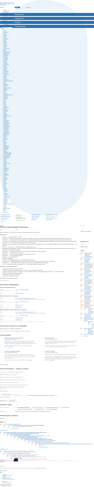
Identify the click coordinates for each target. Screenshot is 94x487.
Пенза (5, 143)
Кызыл (5, 102)
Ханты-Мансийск (7, 196)
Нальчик (5, 117)
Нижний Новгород (7, 18)
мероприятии (12, 400)
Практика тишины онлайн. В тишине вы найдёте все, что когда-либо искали (42, 440)
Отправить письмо (19, 293)
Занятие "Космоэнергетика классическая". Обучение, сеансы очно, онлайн (28, 435)
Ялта (4, 210)
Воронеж (5, 19)
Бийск (5, 47)
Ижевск (5, 77)
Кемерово (5, 90)
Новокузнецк (6, 128)
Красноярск (6, 14)
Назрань (5, 116)
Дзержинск (6, 68)
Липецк (5, 104)
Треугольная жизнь (49, 338)
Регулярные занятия (5, 217)
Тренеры (2, 225)
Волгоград (6, 57)
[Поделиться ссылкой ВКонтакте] (16, 280)
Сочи (4, 172)
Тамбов (5, 180)
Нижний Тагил (6, 127)
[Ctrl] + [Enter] (38, 468)
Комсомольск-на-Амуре (8, 94)
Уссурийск (5, 191)
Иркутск (5, 20)
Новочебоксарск (7, 131)
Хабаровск (6, 194)
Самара (5, 162)
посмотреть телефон (23, 315)
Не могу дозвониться (3, 290)
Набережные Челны (7, 115)
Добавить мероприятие (50, 216)
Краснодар (6, 97)
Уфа (4, 192)
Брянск (5, 50)
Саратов (5, 166)
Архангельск (6, 37)
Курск (5, 101)
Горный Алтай (6, 64)
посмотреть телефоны (24, 289)
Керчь (5, 91)
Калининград (6, 84)
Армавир (5, 35)
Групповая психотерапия (38, 407)
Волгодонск (6, 58)
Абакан (5, 30)
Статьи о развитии (35, 217)
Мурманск (5, 114)
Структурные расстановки (52, 409)
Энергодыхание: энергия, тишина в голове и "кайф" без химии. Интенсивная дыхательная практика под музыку (25, 432)
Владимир (5, 56)
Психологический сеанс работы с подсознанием (88, 315)
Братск (5, 49)
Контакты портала (49, 219)
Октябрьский (6, 138)
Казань (5, 83)
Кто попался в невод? (50, 351)
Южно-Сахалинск (7, 208)
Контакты (4, 476)
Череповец (6, 201)
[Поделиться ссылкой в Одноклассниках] (18, 280)
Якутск (5, 209)
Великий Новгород (7, 51)
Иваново (5, 76)
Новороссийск (6, 129)
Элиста (5, 206)
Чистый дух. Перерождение (21, 426)
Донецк (5, 69)
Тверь (5, 181)
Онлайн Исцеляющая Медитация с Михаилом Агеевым (31, 438)
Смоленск (5, 170)
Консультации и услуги (20, 220)
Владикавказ (6, 55)
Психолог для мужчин (88, 328)
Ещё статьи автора (4, 364)
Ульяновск (6, 189)
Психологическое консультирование (24, 409)
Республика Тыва (7, 156)
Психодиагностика (65, 407)
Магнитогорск (6, 107)
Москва (5, 10)
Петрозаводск (6, 145)
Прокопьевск (6, 149)
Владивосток (6, 21)
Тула (4, 186)
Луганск (5, 105)
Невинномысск (6, 120)
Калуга (5, 86)
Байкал (5, 41)
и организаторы (19, 215)
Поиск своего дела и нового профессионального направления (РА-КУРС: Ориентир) (23, 433)
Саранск (5, 164)
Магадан (5, 106)
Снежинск (5, 171)
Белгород (5, 44)
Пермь (5, 144)
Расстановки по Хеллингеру (23, 407)
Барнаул (5, 43)
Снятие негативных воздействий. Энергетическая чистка (91, 331)
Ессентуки (6, 72)
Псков (5, 150)
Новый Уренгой (6, 134)
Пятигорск (5, 151)
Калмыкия (5, 85)
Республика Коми (7, 155)
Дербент (5, 66)
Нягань (5, 137)
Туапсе (5, 185)
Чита (4, 205)
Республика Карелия (8, 153)
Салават (5, 160)
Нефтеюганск (6, 122)
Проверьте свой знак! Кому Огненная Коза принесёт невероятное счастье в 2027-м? (19, 451)
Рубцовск (5, 158)
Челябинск (6, 15)
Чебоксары (6, 199)
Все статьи (2, 461)
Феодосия (5, 193)
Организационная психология (52, 407)
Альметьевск (6, 32)
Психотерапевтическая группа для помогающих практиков (42, 441)
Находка (5, 119)
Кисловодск (6, 93)
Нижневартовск (6, 123)
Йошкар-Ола (6, 79)
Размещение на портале (7, 475)
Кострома (5, 95)
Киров (5, 92)
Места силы (33, 219)
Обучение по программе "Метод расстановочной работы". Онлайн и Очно (39, 439)
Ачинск (5, 40)
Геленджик (6, 63)
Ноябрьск (5, 136)
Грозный (5, 65)
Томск (5, 184)
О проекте (4, 474)
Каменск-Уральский (7, 87)
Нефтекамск (6, 121)
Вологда (5, 61)
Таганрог (5, 179)
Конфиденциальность (7, 477)
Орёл (5, 141)
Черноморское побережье (8, 203)
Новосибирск (6, 12)
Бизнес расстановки (88, 333)
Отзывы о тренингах (35, 216)
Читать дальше (10, 346)
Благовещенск (6, 48)
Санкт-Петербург (7, 11)
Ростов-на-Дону (7, 157)
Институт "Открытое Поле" (22, 411)
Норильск (5, 135)
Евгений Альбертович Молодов (48, 395)
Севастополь (6, 167)
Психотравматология (39, 409)
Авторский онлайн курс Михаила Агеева (28, 425)
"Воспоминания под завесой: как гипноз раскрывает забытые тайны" (23, 455)
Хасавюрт (5, 198)
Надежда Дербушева (6, 394)
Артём (5, 36)
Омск (5, 140)
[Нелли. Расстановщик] (86, 234)
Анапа (5, 33)
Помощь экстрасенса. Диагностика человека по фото (88, 319)
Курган (5, 100)
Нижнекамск (6, 124)
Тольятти (5, 182)
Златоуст (5, 75)
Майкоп (5, 108)
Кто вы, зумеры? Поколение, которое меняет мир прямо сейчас (18, 453)
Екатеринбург (6, 13)
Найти (86, 214)
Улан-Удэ (5, 188)
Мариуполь (6, 109)
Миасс (5, 112)
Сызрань (5, 177)
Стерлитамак (6, 174)
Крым (5, 99)
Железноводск (6, 73)
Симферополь (6, 169)
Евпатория (6, 70)
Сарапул (5, 165)
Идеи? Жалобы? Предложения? (8, 479)
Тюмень (5, 187)
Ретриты (2, 221)
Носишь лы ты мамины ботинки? (12, 351)
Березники (6, 46)
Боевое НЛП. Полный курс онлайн (14, 424)
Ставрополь (6, 173)
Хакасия (5, 195)
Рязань (5, 159)
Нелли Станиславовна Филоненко (10, 339)
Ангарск (5, 34)
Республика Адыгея (7, 152)
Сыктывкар (6, 178)
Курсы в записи (4, 219)
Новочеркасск (6, 133)
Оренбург (5, 142)
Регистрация (28, 7)
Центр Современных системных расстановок (40, 411)
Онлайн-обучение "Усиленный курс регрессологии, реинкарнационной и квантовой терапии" (52, 442)
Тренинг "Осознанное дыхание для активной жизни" (20, 434)
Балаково (5, 42)
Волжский (5, 59)
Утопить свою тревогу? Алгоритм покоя (13, 338)
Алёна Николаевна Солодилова (35, 395)
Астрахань (6, 39)
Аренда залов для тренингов (51, 217)
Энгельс (5, 207)
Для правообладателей (7, 482)
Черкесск (5, 202)
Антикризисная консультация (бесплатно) (87, 302)
